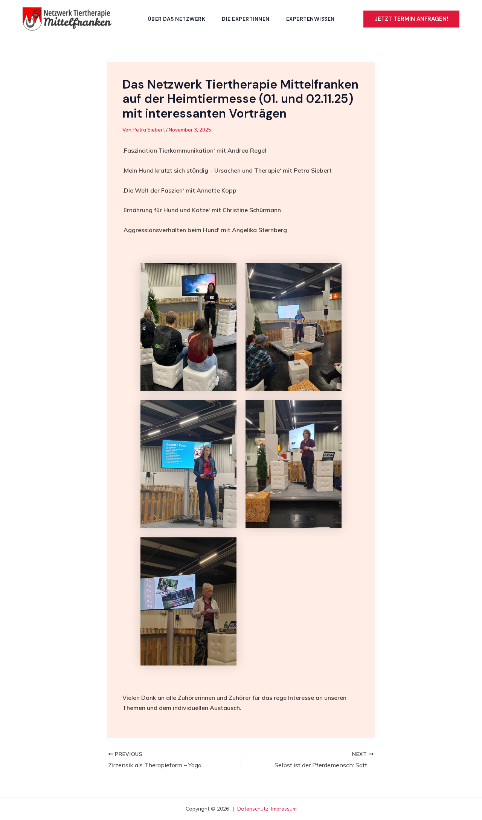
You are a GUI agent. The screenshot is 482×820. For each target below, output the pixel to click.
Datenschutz (252, 808)
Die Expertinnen (246, 18)
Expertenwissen (310, 18)
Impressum (284, 808)
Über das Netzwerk (177, 18)
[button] (411, 19)
